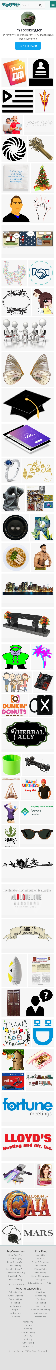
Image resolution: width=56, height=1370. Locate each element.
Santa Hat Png (15, 1299)
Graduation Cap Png (40, 1309)
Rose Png (15, 1302)
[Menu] (53, 4)
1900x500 (7, 1159)
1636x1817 (8, 773)
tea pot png (15, 1265)
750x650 (7, 1185)
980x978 (31, 1015)
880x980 (33, 85)
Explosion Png (40, 1313)
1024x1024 (29, 481)
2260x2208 (8, 221)
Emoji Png (28, 1335)
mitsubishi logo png (15, 1269)
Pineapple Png (28, 1332)
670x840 (40, 1185)
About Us (40, 1255)
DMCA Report (41, 1265)
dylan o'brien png (15, 1262)
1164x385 (7, 256)
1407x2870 (8, 1015)
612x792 (34, 985)
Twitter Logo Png (15, 1295)
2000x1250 (28, 798)
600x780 (37, 221)
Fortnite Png (40, 1316)
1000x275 (30, 132)
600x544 (7, 668)
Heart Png (15, 1316)
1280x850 (7, 539)
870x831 (7, 1068)
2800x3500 (8, 715)
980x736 (7, 111)
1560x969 (7, 1221)
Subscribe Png (15, 1292)
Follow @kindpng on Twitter (40, 1283)
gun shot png (15, 1279)
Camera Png (40, 1295)
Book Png (28, 1339)
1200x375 (7, 951)
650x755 (7, 798)
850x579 (28, 773)
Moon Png (40, 1306)
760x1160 (37, 191)
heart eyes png (15, 1255)
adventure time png (15, 1272)
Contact (40, 1258)
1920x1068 (8, 915)
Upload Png (40, 1272)
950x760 (7, 640)
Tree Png (41, 1299)
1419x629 (32, 1089)
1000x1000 (8, 1045)
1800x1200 (27, 845)
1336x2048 (8, 191)
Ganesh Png (28, 1342)
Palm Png (40, 1292)
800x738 (7, 132)
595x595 (36, 539)
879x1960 (7, 985)
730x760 (7, 284)
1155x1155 (35, 715)
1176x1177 (34, 284)
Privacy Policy (40, 1269)
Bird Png (28, 1328)
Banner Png (28, 1346)
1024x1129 (37, 668)
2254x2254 (8, 160)
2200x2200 (8, 481)
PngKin (15, 1309)
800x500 (7, 349)
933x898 (31, 510)
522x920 (7, 845)
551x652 (38, 313)
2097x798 (7, 1124)
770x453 (7, 750)
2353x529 (7, 880)
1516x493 (26, 821)
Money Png (28, 1321)
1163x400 (7, 605)
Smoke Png (41, 1302)
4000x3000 (8, 454)
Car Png (28, 1325)
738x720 (33, 160)
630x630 (7, 85)
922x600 (7, 384)
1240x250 (29, 1242)
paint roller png (15, 1276)
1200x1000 (39, 690)
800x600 (7, 510)
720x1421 (41, 111)
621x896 (37, 570)
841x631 (7, 821)
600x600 (37, 1045)
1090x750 (7, 690)
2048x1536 (8, 420)
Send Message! (28, 45)
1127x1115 (8, 1242)
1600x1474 (8, 313)
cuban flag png (15, 1258)
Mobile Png (15, 1313)
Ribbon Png (15, 1306)
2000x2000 (8, 1089)
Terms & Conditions (40, 1262)
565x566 (7, 570)
